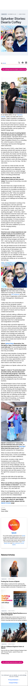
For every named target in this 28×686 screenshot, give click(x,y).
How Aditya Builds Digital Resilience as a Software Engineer (14, 613)
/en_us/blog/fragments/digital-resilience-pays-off (15, 69)
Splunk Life (4, 14)
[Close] (26, 673)
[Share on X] (19, 62)
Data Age (22, 446)
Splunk (4, 63)
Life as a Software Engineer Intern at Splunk (12, 647)
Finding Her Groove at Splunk (10, 581)
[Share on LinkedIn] (26, 62)
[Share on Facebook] (22, 62)
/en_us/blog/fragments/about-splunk (12, 662)
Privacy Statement (13, 679)
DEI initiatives (15, 294)
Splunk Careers (6, 503)
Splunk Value (9, 343)
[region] (14, 678)
